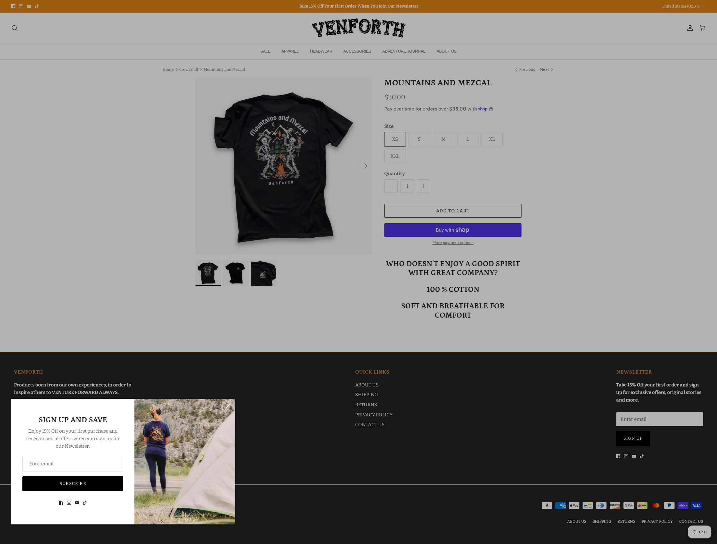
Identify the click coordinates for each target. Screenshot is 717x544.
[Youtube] (77, 503)
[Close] (228, 406)
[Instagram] (69, 503)
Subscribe (73, 483)
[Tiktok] (85, 503)
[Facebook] (61, 503)
